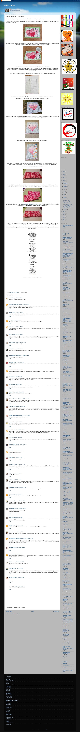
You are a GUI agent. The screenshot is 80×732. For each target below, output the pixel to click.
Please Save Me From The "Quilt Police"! (67, 399)
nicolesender (11, 508)
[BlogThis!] (22, 292)
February (65, 198)
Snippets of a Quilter (67, 615)
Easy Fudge (8, 686)
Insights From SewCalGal (68, 619)
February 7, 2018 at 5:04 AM (16, 320)
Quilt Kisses (65, 359)
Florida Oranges (65, 577)
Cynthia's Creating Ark (13, 304)
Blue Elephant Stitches (67, 407)
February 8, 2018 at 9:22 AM (17, 517)
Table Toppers (8, 718)
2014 (64, 216)
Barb (10, 457)
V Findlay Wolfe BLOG (67, 439)
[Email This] (21, 292)
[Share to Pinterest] (26, 292)
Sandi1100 (11, 450)
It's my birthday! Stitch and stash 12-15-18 (67, 464)
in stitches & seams (66, 299)
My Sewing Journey (66, 656)
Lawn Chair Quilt (9, 697)
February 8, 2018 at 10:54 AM (17, 525)
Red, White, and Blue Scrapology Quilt (66, 289)
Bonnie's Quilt (65, 600)
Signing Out (65, 663)
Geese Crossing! (65, 488)
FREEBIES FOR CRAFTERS (66, 403)
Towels (7, 721)
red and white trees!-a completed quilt (66, 459)
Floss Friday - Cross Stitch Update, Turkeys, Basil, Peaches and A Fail (67, 255)
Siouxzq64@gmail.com (13, 398)
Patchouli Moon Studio (67, 237)
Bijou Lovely (65, 532)
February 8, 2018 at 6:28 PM (17, 531)
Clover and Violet (66, 308)
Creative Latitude (66, 366)
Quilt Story (65, 516)
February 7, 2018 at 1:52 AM (16, 297)
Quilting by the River (67, 576)
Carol (10, 384)
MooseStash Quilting (67, 275)
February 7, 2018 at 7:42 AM (17, 334)
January (65, 209)
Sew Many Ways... (66, 588)
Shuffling (64, 444)
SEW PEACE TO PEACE (67, 603)
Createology (11, 500)
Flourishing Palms (66, 249)
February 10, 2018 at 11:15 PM (18, 561)
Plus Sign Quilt (8, 707)
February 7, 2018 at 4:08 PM (18, 450)
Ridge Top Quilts (66, 233)
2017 (64, 211)
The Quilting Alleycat (67, 462)
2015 (64, 214)
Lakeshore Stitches (66, 508)
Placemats (8, 706)
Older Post (56, 611)
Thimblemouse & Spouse (68, 502)
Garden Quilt (8, 687)
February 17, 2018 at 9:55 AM (18, 577)
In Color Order (65, 266)
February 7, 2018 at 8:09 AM (23, 355)
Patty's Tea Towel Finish (67, 529)
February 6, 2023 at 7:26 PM (19, 586)
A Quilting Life (65, 498)
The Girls (7, 720)
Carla (10, 376)
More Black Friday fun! (66, 363)
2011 (64, 220)
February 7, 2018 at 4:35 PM (16, 457)
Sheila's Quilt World (66, 435)
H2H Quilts (8, 690)
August (65, 189)
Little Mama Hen (66, 467)
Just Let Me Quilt (66, 292)
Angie (10, 437)
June (65, 192)
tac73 (10, 494)
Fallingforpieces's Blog (67, 472)
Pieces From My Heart (67, 511)
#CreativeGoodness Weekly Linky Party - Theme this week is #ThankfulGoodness (68, 621)
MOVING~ (64, 585)
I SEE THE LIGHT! (66, 272)
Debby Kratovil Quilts (67, 259)
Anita (10, 297)
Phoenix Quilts (66, 629)
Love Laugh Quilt (66, 355)
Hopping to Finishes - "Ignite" (68, 250)
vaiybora (10, 577)
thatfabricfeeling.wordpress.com (15, 538)
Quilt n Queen (65, 572)
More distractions (65, 436)
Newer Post (9, 611)
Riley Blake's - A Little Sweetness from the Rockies (67, 469)
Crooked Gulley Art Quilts (68, 596)
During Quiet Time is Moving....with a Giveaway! (67, 643)
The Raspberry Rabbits (67, 389)
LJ (9, 479)
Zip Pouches (8, 724)
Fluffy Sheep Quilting (67, 537)
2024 (64, 172)
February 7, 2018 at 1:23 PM (19, 429)
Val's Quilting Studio (67, 350)
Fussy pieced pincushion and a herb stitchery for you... (68, 246)
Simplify (64, 431)
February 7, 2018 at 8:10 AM (18, 362)
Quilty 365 (8, 711)
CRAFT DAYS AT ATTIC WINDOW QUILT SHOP (67, 321)
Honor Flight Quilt (9, 694)
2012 (64, 219)
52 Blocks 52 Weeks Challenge (68, 452)
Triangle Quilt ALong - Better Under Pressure (67, 626)
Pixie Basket (8, 704)
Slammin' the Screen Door (68, 253)
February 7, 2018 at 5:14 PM (19, 464)
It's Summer (65, 432)
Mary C (10, 525)
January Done (65, 337)
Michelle (10, 561)
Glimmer (64, 305)
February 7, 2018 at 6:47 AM (17, 326)
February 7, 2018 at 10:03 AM (24, 415)
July (64, 191)
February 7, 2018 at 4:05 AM (23, 304)
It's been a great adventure (67, 372)
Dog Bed (7, 683)
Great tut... (64, 593)
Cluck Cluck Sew (66, 304)
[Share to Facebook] (25, 292)
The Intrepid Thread (67, 414)
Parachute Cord (9, 701)
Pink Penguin (65, 419)
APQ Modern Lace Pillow (67, 612)
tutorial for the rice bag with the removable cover (32, 204)
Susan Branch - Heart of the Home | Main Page (67, 271)
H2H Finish (64, 495)
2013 (64, 217)
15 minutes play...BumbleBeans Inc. (67, 528)
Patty (10, 473)
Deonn (10, 334)
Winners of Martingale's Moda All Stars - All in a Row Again (68, 513)
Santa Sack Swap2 (66, 652)
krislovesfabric (12, 342)
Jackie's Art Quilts (66, 451)
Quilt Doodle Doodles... (67, 313)
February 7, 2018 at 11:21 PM (20, 508)
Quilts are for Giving (67, 563)
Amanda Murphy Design (67, 611)
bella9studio (65, 599)
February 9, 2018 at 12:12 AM (19, 547)
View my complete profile (15, 10)
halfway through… (66, 279)
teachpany (11, 547)
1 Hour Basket (8, 676)
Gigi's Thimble (65, 287)
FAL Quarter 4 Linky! (66, 538)
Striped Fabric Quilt (9, 717)
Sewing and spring (66, 356)
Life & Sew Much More (67, 668)
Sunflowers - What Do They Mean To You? (67, 368)
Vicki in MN (11, 392)
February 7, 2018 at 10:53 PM (17, 494)
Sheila (10, 517)
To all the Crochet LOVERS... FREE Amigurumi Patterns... (68, 479)
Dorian (10, 326)
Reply (10, 301)
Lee (9, 320)
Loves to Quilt (65, 397)
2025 (64, 171)
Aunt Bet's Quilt (65, 408)
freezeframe (65, 324)
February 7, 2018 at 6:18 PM (17, 473)
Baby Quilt (8, 679)
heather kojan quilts (67, 550)
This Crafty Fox (66, 634)
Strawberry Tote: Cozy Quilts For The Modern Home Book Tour (67, 310)
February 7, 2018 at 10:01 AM (19, 406)
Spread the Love (66, 200)
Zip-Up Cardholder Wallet (67, 238)
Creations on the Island (67, 584)
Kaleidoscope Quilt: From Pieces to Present (67, 474)
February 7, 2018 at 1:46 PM (17, 437)
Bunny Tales (65, 282)
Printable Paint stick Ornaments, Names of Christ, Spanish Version (68, 546)
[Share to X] (24, 292)
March (65, 197)
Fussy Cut (65, 638)
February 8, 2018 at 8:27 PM (27, 538)
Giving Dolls (8, 689)
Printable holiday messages (67, 420)
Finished (64, 227)
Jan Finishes (65, 616)
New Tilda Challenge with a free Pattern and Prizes (68, 416)
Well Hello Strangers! (66, 448)
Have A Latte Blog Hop (66, 604)
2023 (64, 174)
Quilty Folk (65, 328)
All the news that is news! (67, 380)
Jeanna (10, 422)
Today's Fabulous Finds (67, 544)
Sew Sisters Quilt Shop (67, 487)
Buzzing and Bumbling (67, 423)
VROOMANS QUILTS (67, 336)
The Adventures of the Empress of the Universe (67, 483)
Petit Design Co (66, 580)
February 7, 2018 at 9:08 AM (19, 392)
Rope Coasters (9, 714)
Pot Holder (8, 710)
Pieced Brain (65, 241)
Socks (7, 715)
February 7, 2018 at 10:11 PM (20, 487)
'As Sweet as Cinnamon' (67, 455)
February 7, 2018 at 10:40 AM (17, 422)
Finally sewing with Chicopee (67, 639)
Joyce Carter (11, 429)
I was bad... (65, 484)
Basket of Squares (66, 260)
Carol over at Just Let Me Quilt (24, 18)
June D (10, 312)
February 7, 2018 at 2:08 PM (21, 444)
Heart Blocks (8, 692)
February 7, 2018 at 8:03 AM (20, 342)
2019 (64, 180)
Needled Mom (11, 487)
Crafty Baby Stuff (66, 635)
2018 (64, 182)
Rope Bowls (8, 713)
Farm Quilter (11, 464)
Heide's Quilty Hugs (67, 394)
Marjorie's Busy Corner (13, 355)
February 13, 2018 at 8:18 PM (17, 568)
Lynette (10, 531)
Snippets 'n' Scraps (66, 491)
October (65, 186)
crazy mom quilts (66, 458)
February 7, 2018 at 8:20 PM (15, 479)
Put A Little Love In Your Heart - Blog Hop (67, 205)
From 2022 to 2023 (66, 360)
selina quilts (9, 5)
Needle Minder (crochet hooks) (12, 700)
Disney (7, 682)
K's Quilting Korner (66, 494)
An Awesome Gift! (66, 560)
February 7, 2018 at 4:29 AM (17, 312)
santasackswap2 (65, 653)
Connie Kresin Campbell (14, 415)
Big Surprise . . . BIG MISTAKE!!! (66, 631)
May (64, 194)
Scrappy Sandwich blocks (67, 404)
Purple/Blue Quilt (65, 325)
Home (32, 611)
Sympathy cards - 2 (66, 428)
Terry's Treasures (66, 371)
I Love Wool (65, 661)
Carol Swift (11, 406)
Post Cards (8, 708)
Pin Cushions (8, 703)
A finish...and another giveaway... (66, 574)
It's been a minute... (66, 276)
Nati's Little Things (66, 375)
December (66, 183)
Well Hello (64, 234)
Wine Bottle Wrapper (10, 722)
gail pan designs (66, 524)
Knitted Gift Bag (9, 696)
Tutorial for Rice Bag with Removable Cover (68, 207)
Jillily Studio (65, 521)
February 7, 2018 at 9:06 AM (16, 376)
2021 (64, 177)
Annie (10, 568)
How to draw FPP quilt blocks (68, 242)
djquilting (11, 362)
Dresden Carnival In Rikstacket (68, 293)
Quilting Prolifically (66, 447)
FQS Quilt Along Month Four (67, 499)
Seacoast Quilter (12, 444)
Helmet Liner (8, 693)
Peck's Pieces (65, 568)
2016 (64, 213)
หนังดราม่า (11, 581)
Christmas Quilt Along (10, 680)
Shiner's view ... (66, 331)
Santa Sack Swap (66, 569)
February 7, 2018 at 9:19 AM (23, 398)
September (66, 188)
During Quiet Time (66, 641)
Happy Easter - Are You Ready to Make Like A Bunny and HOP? (68, 504)
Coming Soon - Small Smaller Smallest (67, 202)
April (64, 195)
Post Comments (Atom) (15, 613)
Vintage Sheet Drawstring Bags (68, 263)
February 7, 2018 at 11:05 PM (19, 500)
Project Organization (66, 581)
